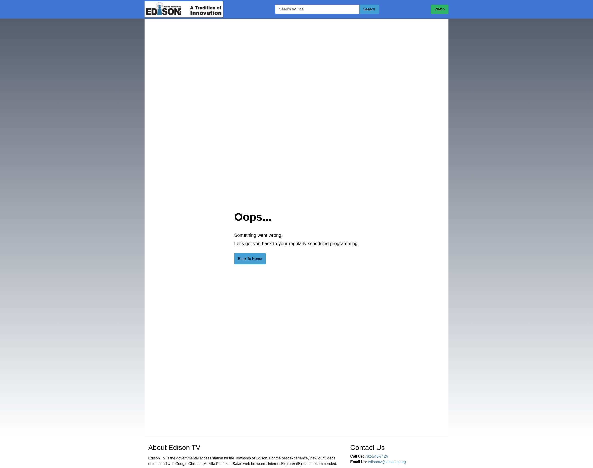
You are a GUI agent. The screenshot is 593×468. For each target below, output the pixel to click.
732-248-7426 (376, 456)
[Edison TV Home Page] (184, 9)
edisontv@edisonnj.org (387, 462)
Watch (440, 9)
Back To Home (250, 259)
